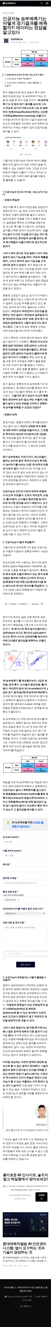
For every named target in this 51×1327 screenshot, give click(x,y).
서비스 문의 (27, 1300)
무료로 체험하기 (41, 1296)
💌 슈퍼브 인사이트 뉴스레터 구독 (18, 1296)
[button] (47, 3)
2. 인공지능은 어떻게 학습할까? (18, 78)
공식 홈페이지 (25, 1306)
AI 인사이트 (8, 13)
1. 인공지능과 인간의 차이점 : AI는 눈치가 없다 (24, 74)
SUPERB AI (17, 39)
